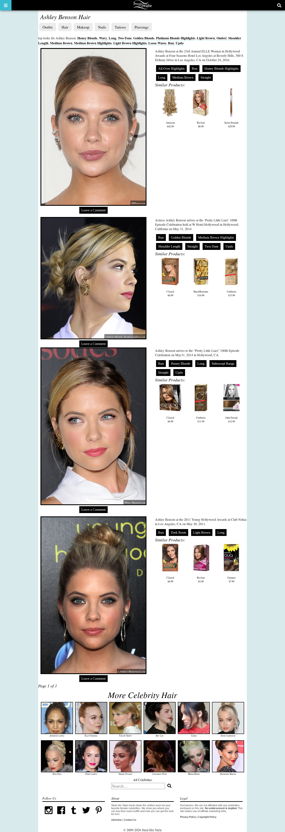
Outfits (48, 27)
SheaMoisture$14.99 (200, 293)
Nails (102, 27)
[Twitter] (86, 815)
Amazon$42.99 (170, 124)
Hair (65, 27)
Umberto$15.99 (231, 293)
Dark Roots (178, 532)
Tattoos (120, 27)
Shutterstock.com (137, 671)
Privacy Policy (188, 817)
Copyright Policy (207, 817)
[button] (5, 5)
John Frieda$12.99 (231, 419)
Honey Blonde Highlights (221, 68)
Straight (206, 77)
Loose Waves (157, 43)
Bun (171, 43)
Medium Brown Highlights (93, 43)
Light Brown (206, 38)
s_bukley (122, 671)
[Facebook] (61, 815)
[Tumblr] (73, 815)
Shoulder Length (169, 246)
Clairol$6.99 (170, 293)
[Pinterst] (98, 815)
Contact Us (130, 819)
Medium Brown (61, 43)
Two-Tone (125, 38)
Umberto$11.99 (201, 419)
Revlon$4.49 (201, 579)
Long (112, 38)
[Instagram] (48, 815)
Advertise (116, 819)
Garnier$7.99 (231, 579)
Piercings (142, 27)
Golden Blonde (143, 38)
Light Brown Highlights (130, 43)
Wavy (103, 38)
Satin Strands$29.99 (231, 124)
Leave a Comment (93, 210)
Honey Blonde (87, 38)
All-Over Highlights (171, 68)
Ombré (222, 38)
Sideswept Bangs (223, 363)
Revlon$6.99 (201, 124)
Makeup (83, 27)
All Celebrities (142, 779)
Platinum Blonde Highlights (175, 38)
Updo (180, 43)
